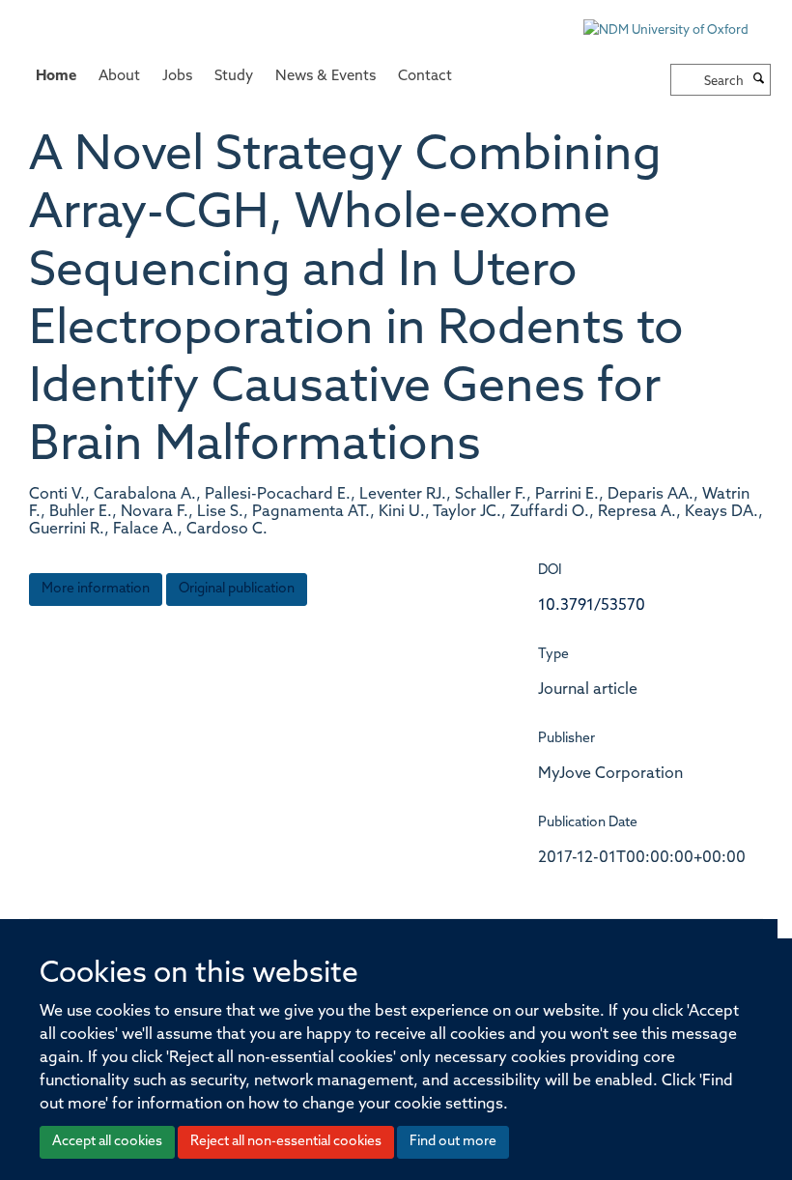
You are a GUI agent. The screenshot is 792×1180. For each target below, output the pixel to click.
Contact (425, 77)
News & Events (325, 77)
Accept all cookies (107, 1142)
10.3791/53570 (591, 606)
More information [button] (96, 589)
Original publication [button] (237, 589)
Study (233, 77)
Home (56, 77)
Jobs (177, 77)
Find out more (453, 1142)
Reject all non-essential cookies (286, 1142)
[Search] (759, 80)
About (119, 77)
